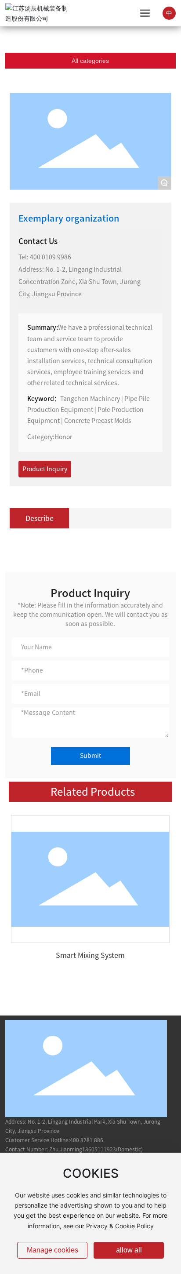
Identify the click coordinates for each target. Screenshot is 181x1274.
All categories (90, 60)
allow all (129, 1250)
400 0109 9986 (50, 257)
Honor (63, 437)
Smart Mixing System (90, 955)
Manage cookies (52, 1250)
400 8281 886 (86, 1140)
